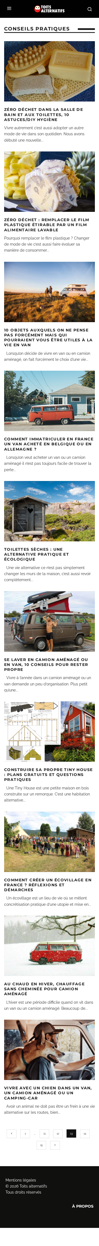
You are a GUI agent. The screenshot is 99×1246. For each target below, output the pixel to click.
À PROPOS (83, 1206)
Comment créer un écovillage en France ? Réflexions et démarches (48, 884)
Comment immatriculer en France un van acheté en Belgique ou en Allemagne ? (49, 444)
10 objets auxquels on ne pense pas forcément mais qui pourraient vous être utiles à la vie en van (48, 338)
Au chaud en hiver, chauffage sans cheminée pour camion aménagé (44, 988)
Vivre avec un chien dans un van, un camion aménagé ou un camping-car (48, 1092)
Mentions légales (21, 1180)
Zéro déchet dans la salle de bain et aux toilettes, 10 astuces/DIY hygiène (43, 114)
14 (85, 1133)
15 (41, 1145)
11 (44, 1133)
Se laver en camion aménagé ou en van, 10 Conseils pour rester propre (46, 664)
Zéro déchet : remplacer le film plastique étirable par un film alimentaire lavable (46, 224)
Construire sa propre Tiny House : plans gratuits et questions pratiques (48, 774)
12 (58, 1133)
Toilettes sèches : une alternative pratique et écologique (36, 554)
